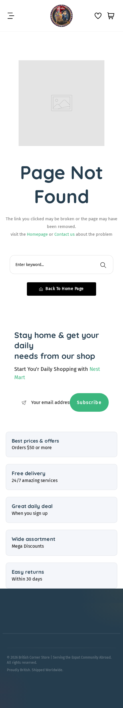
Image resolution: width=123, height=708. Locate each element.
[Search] (103, 264)
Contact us (65, 234)
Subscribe (89, 402)
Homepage (38, 234)
